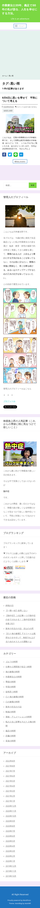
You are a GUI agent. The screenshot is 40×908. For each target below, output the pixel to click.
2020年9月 (10, 821)
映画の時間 (11, 711)
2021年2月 (10, 796)
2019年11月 (11, 871)
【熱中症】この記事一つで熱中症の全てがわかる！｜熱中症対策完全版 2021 (21, 619)
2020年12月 (11, 806)
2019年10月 (11, 876)
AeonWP (28, 903)
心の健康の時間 (13, 701)
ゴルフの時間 (12, 661)
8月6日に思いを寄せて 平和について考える (20, 99)
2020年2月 (10, 856)
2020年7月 (10, 831)
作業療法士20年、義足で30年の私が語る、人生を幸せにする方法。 (19, 9)
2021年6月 (10, 776)
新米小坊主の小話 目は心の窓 (20, 628)
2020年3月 (10, 851)
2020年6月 (10, 836)
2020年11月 (11, 811)
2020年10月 (11, 816)
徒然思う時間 (8, 110)
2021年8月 (10, 766)
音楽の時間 (11, 740)
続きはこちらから (21, 161)
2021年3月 (10, 791)
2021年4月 (10, 786)
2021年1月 (10, 801)
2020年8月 (10, 826)
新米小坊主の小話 (14, 706)
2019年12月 (11, 866)
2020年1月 (10, 861)
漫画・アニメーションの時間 (19, 716)
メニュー (22, 26)
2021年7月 (10, 771)
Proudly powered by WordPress (19, 900)
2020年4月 (10, 846)
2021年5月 (10, 781)
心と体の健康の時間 (15, 696)
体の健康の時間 (13, 671)
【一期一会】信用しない (17, 610)
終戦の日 (10, 605)
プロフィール (9, 401)
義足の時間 (11, 730)
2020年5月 (10, 841)
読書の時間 (11, 735)
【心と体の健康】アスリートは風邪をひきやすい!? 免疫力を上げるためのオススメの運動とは (21, 637)
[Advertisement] (20, 51)
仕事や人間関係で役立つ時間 (19, 666)
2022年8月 (10, 761)
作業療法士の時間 (14, 676)
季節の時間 (11, 681)
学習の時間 (11, 686)
